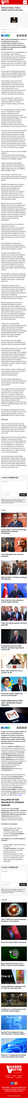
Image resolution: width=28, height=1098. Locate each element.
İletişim (20, 1075)
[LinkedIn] (7, 35)
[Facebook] (2, 35)
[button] (20, 35)
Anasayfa (7, 1075)
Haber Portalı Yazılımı (15, 1096)
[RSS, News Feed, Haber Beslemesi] (16, 1083)
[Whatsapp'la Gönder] (9, 35)
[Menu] (25, 2)
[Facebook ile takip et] (12, 1083)
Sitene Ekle (19, 1077)
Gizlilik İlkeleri (9, 1077)
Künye (14, 1075)
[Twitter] (4, 35)
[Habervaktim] (5, 2)
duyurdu (19, 795)
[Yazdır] (18, 35)
